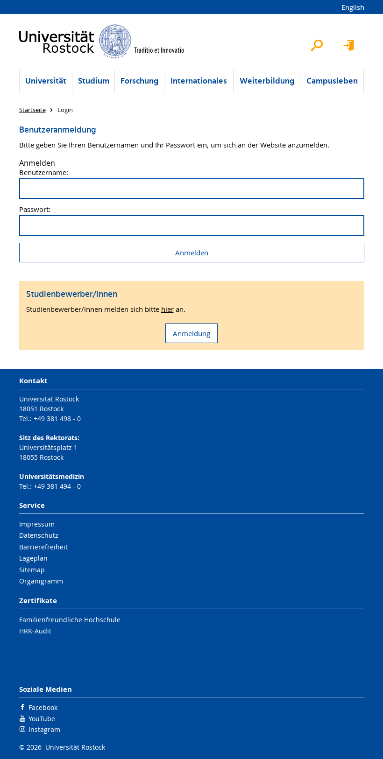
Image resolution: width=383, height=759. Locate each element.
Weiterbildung (267, 81)
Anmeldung (191, 333)
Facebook (42, 707)
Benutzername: (43, 172)
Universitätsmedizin (51, 476)
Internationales (198, 81)
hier (167, 309)
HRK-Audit (35, 630)
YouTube (41, 718)
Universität (45, 81)
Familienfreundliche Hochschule (70, 619)
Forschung (139, 81)
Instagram (44, 729)
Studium (93, 81)
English (352, 7)
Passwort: (34, 209)
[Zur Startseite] (102, 41)
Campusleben (332, 81)
